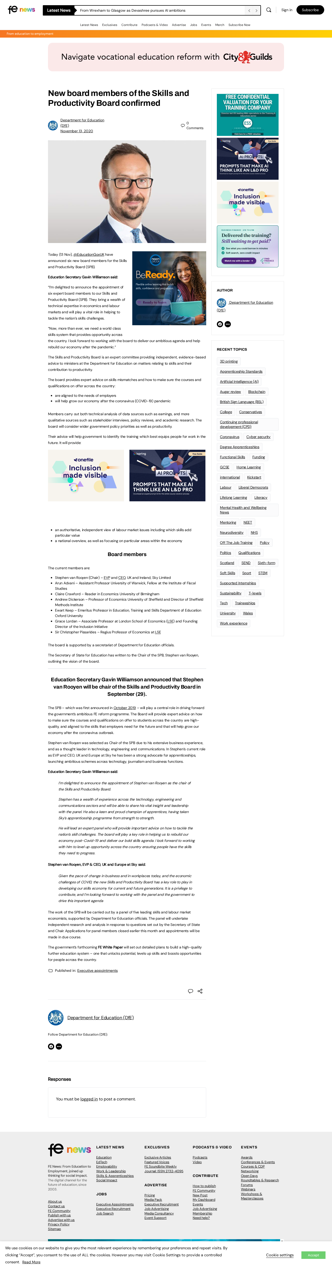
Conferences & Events (258, 1162)
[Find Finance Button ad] (248, 246)
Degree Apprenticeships (239, 447)
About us (55, 1201)
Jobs (193, 25)
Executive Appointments (115, 1204)
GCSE (224, 467)
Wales (248, 613)
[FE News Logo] (21, 9)
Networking (250, 1171)
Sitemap (54, 1229)
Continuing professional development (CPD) (239, 424)
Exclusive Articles (157, 1157)
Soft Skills (227, 573)
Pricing (149, 1195)
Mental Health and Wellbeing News (243, 510)
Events (206, 25)
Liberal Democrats (253, 487)
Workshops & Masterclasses (252, 1196)
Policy (264, 542)
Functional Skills (232, 457)
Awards (247, 1157)
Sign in (286, 10)
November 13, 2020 (76, 131)
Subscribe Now (239, 25)
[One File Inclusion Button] (86, 498)
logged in (89, 1099)
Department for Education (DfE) (100, 1018)
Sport (246, 573)
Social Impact (106, 1180)
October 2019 (125, 707)
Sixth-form (266, 562)
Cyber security (258, 436)
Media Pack (153, 1199)
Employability (106, 1166)
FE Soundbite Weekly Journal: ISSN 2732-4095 (163, 1168)
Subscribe (310, 10)
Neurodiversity (232, 532)
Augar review (230, 391)
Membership (202, 1213)
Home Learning (249, 467)
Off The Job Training (236, 542)
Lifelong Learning (233, 497)
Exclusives (109, 25)
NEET (248, 522)
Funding (258, 457)
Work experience (233, 623)
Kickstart (254, 477)
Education (104, 1157)
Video (197, 1162)
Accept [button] (313, 1255)
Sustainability (230, 593)
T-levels (255, 593)
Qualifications (249, 552)
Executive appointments (97, 970)
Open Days (249, 1176)
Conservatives (250, 412)
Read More (31, 1262)
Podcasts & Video (155, 25)
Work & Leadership (111, 1171)
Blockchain (256, 391)
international (230, 477)
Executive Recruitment (113, 1208)
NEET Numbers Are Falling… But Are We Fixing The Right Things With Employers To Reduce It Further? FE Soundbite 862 (162, 10)
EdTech (101, 1162)
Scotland (227, 562)
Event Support (155, 1218)
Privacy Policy (59, 1224)
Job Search (105, 1213)
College (226, 412)
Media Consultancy (159, 1213)
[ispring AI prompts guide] (167, 498)
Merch (219, 25)
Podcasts (200, 1157)
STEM (262, 573)
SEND (246, 562)
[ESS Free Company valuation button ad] (248, 114)
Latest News (89, 25)
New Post (200, 1195)
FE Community (59, 1211)
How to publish (204, 1186)
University (228, 613)
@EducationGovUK (88, 254)
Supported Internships (238, 583)
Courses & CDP (253, 1166)
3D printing (229, 361)
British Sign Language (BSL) (242, 401)
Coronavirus (229, 436)
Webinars (248, 1189)
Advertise (179, 25)
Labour (225, 487)
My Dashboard (204, 1199)
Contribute (129, 25)
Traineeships (245, 603)
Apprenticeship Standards (241, 371)
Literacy (260, 497)
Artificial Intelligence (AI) (239, 381)
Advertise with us (61, 1220)
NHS (254, 532)
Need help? (201, 1218)
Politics (225, 552)
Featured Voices (156, 1162)
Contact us (56, 1206)
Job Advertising (156, 1208)
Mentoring (228, 522)
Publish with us (59, 1215)
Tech (224, 603)
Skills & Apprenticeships (115, 1176)
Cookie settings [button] (280, 1255)
